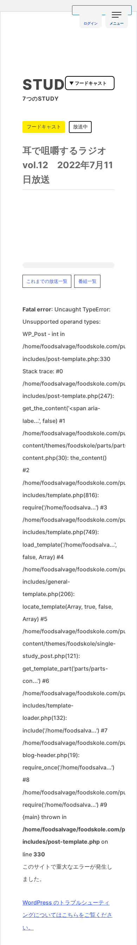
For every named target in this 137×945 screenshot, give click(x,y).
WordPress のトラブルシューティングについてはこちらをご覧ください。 (67, 915)
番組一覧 (87, 281)
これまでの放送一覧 (46, 281)
